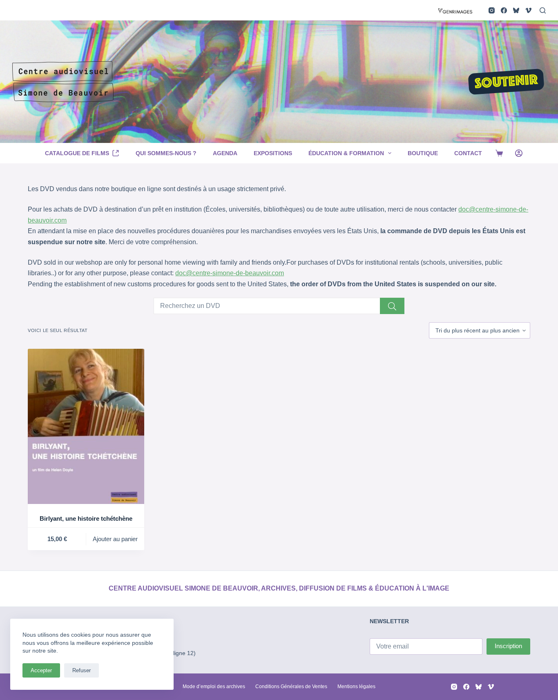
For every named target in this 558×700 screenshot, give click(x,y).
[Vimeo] (528, 10)
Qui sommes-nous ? (166, 153)
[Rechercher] (543, 10)
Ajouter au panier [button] (115, 538)
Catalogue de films (77, 153)
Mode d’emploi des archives (214, 686)
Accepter (41, 670)
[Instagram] (492, 10)
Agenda (225, 153)
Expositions (273, 153)
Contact (468, 153)
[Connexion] (518, 153)
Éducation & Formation (346, 153)
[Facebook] (504, 10)
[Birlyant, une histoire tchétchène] (86, 426)
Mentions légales (356, 686)
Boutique (423, 153)
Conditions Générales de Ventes (291, 686)
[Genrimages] (455, 10)
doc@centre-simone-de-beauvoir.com (229, 273)
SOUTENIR (506, 82)
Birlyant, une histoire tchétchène (86, 518)
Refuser (81, 670)
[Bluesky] (516, 10)
